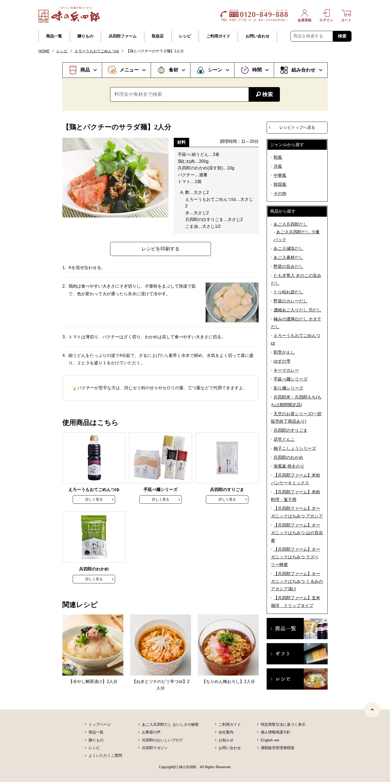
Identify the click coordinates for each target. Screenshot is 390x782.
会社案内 (226, 732)
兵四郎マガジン (155, 748)
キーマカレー (286, 370)
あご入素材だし (288, 257)
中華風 (280, 175)
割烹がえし (284, 352)
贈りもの (85, 36)
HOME (44, 51)
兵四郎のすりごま (290, 430)
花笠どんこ (284, 439)
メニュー (129, 69)
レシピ (185, 36)
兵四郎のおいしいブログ (162, 740)
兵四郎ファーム (123, 36)
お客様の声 (151, 732)
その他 (280, 193)
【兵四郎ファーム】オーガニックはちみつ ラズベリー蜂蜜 (295, 557)
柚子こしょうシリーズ (295, 448)
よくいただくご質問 (105, 755)
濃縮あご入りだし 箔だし (297, 310)
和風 (278, 157)
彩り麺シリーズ (288, 388)
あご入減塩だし (288, 248)
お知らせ (226, 740)
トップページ (100, 724)
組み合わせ (303, 69)
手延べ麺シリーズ (290, 379)
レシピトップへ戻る (297, 127)
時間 (257, 69)
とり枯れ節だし (288, 292)
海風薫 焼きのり (289, 466)
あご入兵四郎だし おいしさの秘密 (170, 724)
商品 (85, 69)
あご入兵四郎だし (290, 224)
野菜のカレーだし (290, 301)
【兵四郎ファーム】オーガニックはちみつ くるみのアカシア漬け (297, 581)
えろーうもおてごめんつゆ (97, 51)
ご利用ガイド (218, 36)
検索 (342, 36)
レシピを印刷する (160, 248)
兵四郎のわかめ (288, 457)
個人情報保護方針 (276, 732)
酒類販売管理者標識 (277, 748)
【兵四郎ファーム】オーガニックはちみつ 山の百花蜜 (297, 533)
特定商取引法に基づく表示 (283, 724)
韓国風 (280, 184)
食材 (173, 69)
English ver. (270, 740)
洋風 (278, 166)
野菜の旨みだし (288, 266)
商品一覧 (54, 36)
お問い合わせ (258, 36)
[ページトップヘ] (372, 709)
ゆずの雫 (282, 361)
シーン (215, 69)
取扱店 (158, 36)
